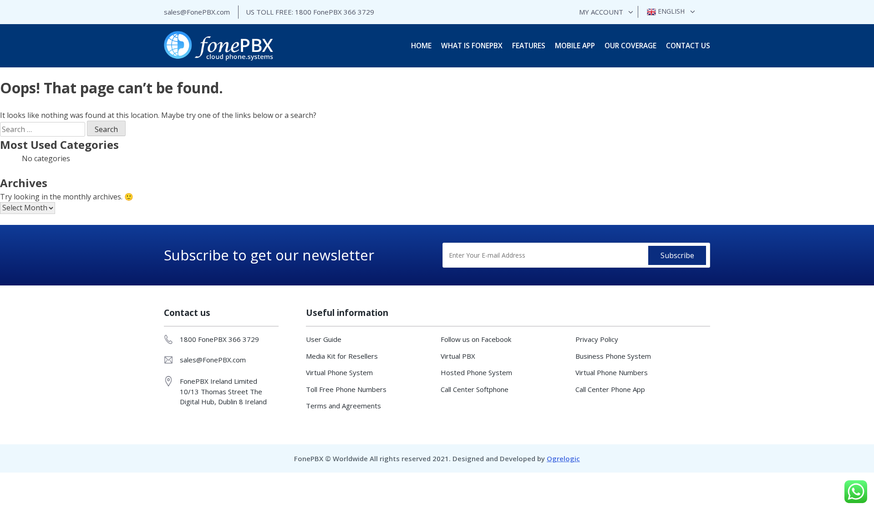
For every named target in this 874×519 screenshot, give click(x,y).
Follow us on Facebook (476, 339)
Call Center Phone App (610, 389)
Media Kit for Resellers (342, 356)
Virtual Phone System (339, 372)
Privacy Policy (596, 339)
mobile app (575, 46)
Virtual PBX (458, 356)
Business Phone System (613, 356)
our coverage (630, 46)
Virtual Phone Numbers (611, 372)
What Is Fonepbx (472, 46)
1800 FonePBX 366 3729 (334, 11)
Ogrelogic (563, 458)
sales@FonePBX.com (197, 11)
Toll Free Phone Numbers (346, 389)
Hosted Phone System (476, 372)
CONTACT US (688, 46)
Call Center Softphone (474, 389)
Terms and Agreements (343, 405)
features (528, 46)
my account (601, 11)
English (670, 11)
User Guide (323, 339)
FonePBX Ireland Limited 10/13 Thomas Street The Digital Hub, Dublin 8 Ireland (223, 391)
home (421, 46)
